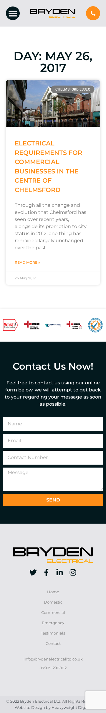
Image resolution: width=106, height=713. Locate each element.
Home (53, 592)
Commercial (53, 612)
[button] (13, 13)
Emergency (53, 623)
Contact (53, 643)
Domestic (53, 602)
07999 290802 (53, 668)
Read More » (27, 262)
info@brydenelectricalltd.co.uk (53, 659)
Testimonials (53, 633)
